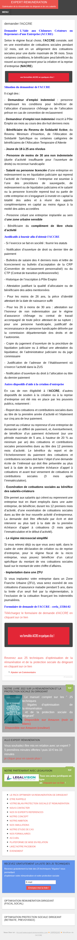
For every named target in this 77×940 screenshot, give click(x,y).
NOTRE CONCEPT (19, 816)
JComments (68, 677)
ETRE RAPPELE (18, 799)
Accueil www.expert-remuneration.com (32, 932)
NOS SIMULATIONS (19, 825)
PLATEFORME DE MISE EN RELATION (29, 842)
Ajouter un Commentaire (23, 672)
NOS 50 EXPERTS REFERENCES (26, 812)
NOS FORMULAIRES (20, 834)
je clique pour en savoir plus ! (23, 758)
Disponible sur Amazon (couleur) (27, 727)
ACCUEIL (14, 838)
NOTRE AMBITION (19, 821)
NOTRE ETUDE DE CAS (22, 829)
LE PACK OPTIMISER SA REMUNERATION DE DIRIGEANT (39, 795)
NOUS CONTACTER (20, 808)
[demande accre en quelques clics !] (38, 76)
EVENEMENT (16, 851)
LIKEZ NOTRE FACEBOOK (23, 846)
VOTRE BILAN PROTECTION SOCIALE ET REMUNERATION (39, 803)
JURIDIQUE (55, 932)
